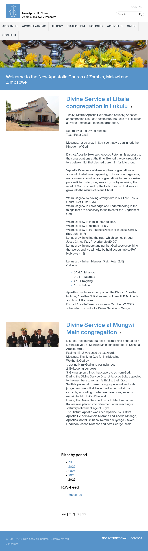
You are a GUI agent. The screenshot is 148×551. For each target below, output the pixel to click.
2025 (71, 467)
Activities (114, 26)
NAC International (114, 538)
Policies (96, 26)
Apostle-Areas (34, 26)
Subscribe (75, 495)
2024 (71, 471)
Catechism (76, 26)
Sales (131, 26)
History (57, 26)
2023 (71, 475)
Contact (9, 35)
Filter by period (74, 454)
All (70, 462)
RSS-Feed (70, 487)
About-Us (10, 26)
